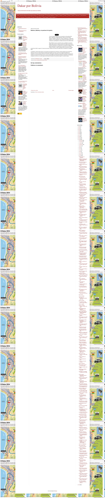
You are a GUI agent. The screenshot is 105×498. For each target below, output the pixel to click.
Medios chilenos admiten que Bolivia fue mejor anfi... (83, 417)
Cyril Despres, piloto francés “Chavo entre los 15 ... (83, 225)
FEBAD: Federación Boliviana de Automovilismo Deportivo (27, 15)
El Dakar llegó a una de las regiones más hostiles (83, 474)
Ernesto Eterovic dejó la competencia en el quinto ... (82, 245)
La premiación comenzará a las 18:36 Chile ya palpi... (83, 325)
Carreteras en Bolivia (81, 103)
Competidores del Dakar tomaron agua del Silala (83, 193)
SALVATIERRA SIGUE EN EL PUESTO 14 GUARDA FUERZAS (83, 410)
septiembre (81, 144)
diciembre (80, 140)
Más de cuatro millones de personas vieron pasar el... (83, 276)
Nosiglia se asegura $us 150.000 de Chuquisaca (83, 172)
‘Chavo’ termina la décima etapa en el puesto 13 (83, 468)
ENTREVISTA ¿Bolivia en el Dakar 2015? (83, 198)
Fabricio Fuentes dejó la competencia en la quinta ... (82, 212)
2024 (79, 128)
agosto (80, 145)
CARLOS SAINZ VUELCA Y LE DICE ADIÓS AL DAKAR (83, 435)
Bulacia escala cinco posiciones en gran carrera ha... (82, 460)
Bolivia (40, 13)
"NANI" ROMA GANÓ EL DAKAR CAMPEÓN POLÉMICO (83, 312)
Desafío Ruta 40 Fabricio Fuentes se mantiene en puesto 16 (22, 57)
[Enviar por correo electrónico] (44, 58)
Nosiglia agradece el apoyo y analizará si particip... (83, 453)
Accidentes (31, 13)
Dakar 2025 (53, 13)
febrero (80, 154)
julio (80, 147)
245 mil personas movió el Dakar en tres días (83, 420)
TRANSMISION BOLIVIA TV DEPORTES (22, 31)
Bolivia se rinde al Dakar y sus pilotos (83, 269)
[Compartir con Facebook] (47, 58)
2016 (79, 136)
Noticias (61, 15)
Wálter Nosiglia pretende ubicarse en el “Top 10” (83, 167)
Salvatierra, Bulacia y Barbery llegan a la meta (83, 274)
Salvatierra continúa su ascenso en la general (83, 432)
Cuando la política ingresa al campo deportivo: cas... (83, 238)
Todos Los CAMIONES (82, 444)
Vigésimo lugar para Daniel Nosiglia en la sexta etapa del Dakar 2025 (82, 35)
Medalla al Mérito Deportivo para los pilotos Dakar (82, 207)
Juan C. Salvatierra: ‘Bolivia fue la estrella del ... (82, 279)
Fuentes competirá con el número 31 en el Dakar (25, 92)
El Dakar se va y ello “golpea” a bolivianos (25, 103)
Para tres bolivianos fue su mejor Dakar (83, 251)
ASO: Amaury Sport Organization (22, 13)
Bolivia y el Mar (81, 88)
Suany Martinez (83, 15)
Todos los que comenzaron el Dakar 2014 (83, 456)
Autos (36, 13)
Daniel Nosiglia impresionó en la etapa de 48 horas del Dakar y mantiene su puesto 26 (82, 41)
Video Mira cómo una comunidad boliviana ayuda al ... (82, 395)
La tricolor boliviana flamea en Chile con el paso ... (83, 413)
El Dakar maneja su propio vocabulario (83, 393)
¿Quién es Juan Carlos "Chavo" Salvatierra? (82, 451)
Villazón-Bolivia (38, 17)
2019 (79, 132)
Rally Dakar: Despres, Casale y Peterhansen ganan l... (83, 345)
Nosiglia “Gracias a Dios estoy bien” (83, 430)
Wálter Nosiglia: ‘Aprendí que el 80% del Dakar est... (83, 242)
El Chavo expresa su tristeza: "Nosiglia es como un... (82, 448)
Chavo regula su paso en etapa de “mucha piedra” (83, 384)
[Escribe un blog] (45, 58)
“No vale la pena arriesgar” (83, 405)
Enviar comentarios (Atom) (39, 92)
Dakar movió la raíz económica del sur (82, 177)
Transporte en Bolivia (81, 61)
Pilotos (65, 15)
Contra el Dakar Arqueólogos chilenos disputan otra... (82, 375)
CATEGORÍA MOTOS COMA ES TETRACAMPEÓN (82, 309)
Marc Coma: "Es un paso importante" (83, 458)
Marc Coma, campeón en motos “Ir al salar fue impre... (83, 228)
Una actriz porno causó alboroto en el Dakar (82, 327)
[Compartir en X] (46, 58)
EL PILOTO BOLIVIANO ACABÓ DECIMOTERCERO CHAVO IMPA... (83, 441)
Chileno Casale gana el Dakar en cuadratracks (83, 342)
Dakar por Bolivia (29, 5)
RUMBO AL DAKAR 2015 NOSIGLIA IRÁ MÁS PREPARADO (83, 160)
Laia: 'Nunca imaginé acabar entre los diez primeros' (82, 482)
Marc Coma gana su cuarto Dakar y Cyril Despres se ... (83, 337)
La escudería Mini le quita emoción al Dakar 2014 (83, 391)
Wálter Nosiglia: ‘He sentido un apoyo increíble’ (82, 438)
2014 (79, 139)
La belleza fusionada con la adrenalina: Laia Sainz (83, 463)
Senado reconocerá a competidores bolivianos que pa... (83, 399)
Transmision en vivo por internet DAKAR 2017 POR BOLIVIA (22, 53)
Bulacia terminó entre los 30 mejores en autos (83, 256)
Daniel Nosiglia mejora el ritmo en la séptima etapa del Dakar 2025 (82, 28)
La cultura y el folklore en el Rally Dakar (83, 284)
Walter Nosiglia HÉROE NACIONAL (82, 370)
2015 (79, 137)
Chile (48, 13)
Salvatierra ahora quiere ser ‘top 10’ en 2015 (82, 247)
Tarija (18, 17)
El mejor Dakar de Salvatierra (82, 282)
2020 (79, 130)
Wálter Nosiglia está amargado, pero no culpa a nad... (82, 423)
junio (80, 148)
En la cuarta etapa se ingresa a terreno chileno (22, 66)
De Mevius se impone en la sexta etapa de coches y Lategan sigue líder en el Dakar (82, 32)
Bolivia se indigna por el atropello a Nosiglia (82, 389)
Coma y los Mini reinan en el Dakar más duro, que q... (83, 233)
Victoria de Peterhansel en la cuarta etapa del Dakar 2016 (25, 44)
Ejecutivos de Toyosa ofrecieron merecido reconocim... (82, 184)
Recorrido (77, 15)
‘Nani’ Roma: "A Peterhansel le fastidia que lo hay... (83, 298)
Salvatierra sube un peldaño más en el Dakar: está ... (82, 351)
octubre (80, 143)
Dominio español (81, 300)
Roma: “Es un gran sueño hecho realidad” (83, 271)
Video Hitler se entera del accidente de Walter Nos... (83, 190)
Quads (73, 15)
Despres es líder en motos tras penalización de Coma (83, 378)
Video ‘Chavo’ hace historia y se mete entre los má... (83, 354)
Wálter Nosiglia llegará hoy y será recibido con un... (83, 386)
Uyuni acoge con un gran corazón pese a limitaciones (83, 290)
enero (80, 155)
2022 (79, 129)
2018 (79, 133)
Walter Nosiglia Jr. (53, 17)
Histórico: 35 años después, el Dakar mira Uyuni (83, 306)
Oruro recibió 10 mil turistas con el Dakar (82, 446)
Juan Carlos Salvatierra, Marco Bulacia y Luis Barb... (82, 330)
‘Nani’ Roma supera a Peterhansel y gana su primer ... (83, 348)
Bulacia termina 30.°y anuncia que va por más (83, 293)
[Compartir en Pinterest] (48, 58)
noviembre (81, 141)
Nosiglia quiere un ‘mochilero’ (81, 157)
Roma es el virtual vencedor (82, 407)
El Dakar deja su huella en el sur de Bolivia (83, 236)
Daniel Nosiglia (65, 13)
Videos (33, 17)
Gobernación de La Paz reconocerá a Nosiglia (83, 415)
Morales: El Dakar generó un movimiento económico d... (83, 200)
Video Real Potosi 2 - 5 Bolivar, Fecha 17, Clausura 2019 (85, 120)
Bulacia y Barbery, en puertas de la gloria (82, 340)
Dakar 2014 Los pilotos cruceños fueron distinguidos (82, 195)
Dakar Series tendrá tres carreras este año (83, 162)
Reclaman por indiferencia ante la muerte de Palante (83, 471)
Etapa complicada (82, 363)
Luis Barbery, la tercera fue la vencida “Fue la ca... (83, 220)
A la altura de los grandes (83, 249)
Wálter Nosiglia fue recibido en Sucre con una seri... (83, 169)
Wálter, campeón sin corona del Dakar (82, 231)
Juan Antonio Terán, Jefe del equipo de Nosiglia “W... (83, 179)
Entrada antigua (71, 90)
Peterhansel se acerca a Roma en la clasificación (83, 428)
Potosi (69, 15)
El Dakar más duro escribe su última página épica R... (83, 264)
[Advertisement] (52, 22)
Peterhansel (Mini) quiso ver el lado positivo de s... (83, 287)
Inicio (53, 90)
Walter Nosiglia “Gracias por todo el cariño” (83, 365)
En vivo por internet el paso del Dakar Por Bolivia (22, 81)
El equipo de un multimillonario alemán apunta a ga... (83, 381)
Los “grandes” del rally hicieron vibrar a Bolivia (83, 302)
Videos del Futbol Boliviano (81, 117)
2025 (79, 126)
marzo (80, 152)
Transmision (22, 17)
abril (80, 151)
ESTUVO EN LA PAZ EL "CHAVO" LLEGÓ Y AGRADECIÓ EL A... (83, 254)
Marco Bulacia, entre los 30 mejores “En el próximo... (83, 215)
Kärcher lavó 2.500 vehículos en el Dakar (83, 187)
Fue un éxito (81, 294)
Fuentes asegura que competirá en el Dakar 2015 (83, 204)
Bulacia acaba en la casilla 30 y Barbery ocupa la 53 (83, 318)
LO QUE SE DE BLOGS (82, 96)
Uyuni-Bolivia (28, 17)
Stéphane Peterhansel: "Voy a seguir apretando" (82, 466)
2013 (79, 484)
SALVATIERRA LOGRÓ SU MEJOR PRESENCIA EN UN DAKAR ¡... (82, 321)
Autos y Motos (80, 47)
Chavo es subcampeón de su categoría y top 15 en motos (83, 259)
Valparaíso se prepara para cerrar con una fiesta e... (83, 333)
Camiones (44, 13)
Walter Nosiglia (45, 17)
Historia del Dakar (41, 15)
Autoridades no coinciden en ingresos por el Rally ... (83, 372)
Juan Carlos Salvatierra (50, 15)
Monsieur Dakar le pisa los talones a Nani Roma (83, 479)
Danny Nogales (72, 13)
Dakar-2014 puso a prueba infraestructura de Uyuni (83, 401)
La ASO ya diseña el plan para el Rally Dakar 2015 (83, 209)
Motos (57, 15)
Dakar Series (59, 13)
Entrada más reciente (34, 90)
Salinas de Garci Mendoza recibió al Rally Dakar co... (83, 476)
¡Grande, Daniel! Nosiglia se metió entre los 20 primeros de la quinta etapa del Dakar (82, 38)
